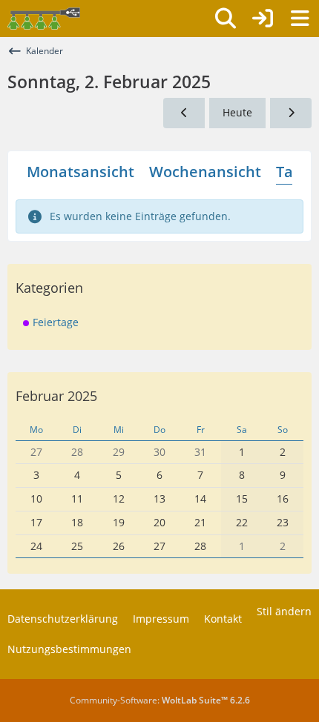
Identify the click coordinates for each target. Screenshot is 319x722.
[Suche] (225, 18)
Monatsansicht (80, 172)
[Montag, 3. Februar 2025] (291, 113)
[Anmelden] (262, 18)
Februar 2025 (56, 396)
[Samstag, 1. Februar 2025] (184, 113)
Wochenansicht (205, 172)
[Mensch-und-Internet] (43, 18)
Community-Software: (160, 700)
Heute (237, 112)
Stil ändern (284, 611)
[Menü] (300, 18)
